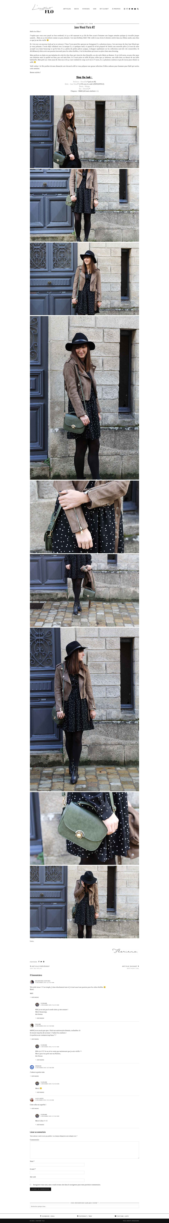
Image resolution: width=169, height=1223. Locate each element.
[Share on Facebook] (39, 962)
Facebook (48, 1216)
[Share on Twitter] (41, 962)
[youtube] (132, 9)
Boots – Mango (84, 86)
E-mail (33, 1169)
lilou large (39, 1098)
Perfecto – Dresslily (80, 82)
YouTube (122, 1216)
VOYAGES (86, 9)
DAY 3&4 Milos (40, 967)
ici (97, 91)
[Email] (135, 9)
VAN (94, 9)
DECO (76, 9)
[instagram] (124, 9)
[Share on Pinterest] (44, 962)
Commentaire (34, 1140)
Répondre (35, 997)
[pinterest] (129, 9)
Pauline (38, 1024)
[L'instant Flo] (43, 9)
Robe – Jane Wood (71, 84)
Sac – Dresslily (84, 89)
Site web (33, 1177)
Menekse (38, 1066)
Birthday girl (130, 967)
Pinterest (85, 1216)
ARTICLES (67, 9)
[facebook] (127, 9)
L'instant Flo (39, 1220)
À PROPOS (116, 9)
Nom (32, 1161)
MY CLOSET (104, 9)
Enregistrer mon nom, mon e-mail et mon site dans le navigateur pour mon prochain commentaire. (67, 1185)
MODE (91, 23)
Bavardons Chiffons (42, 981)
